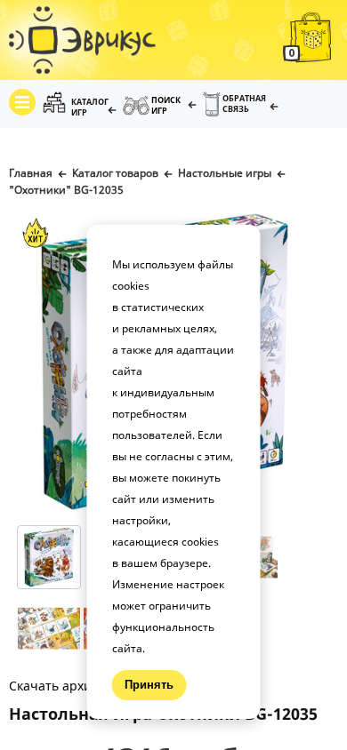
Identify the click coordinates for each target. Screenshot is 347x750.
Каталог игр (90, 107)
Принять (149, 684)
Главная (30, 172)
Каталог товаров (115, 172)
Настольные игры (224, 172)
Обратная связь (244, 103)
